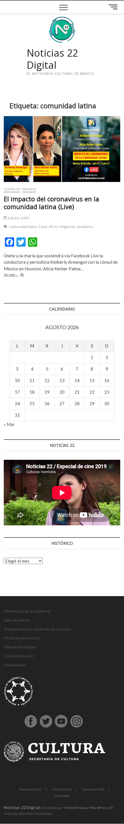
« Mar (9, 424)
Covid (43, 226)
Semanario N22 (93, 789)
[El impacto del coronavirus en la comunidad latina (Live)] (62, 149)
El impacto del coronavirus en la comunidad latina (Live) (51, 202)
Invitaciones (15, 664)
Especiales (62, 795)
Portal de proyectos (22, 637)
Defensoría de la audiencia (27, 611)
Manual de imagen (20, 646)
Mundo (29, 189)
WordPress (99, 808)
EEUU (54, 226)
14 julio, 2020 (18, 218)
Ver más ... (19, 275)
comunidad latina (23, 226)
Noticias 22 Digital (52, 59)
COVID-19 (12, 189)
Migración (68, 226)
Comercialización (19, 655)
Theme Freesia (76, 808)
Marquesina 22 (30, 789)
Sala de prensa (17, 619)
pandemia (85, 226)
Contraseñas (62, 789)
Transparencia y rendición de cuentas (37, 628)
